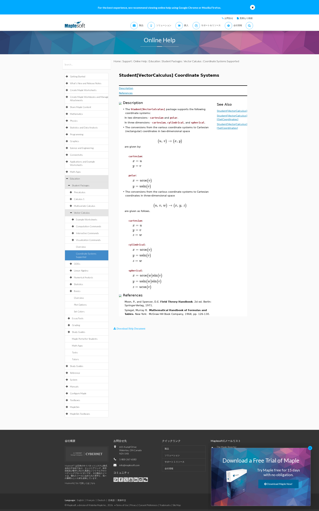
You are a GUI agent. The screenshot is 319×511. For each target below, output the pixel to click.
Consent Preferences (148, 505)
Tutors (75, 359)
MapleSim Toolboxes (80, 413)
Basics (77, 291)
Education (75, 178)
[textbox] (170, 141)
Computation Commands (88, 226)
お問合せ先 (120, 440)
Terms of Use (122, 505)
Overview (81, 246)
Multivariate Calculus (84, 205)
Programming (76, 134)
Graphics (74, 141)
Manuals (74, 386)
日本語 (111, 500)
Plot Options (80, 304)
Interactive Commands (87, 233)
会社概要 (70, 440)
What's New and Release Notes (85, 83)
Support (127, 61)
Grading (76, 325)
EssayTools (77, 318)
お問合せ (228, 18)
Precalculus (79, 192)
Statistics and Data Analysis (84, 127)
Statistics (78, 284)
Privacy (133, 505)
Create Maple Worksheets (83, 90)
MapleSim (74, 407)
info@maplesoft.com (129, 465)
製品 (167, 448)
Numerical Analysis (83, 277)
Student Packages (80, 185)
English (80, 500)
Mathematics (76, 113)
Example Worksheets (86, 219)
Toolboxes (75, 400)
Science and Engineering (82, 148)
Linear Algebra (81, 270)
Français (91, 500)
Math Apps (75, 171)
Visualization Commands (88, 240)
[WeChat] (145, 479)
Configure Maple (78, 393)
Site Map (177, 505)
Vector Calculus (82, 212)
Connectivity (76, 154)
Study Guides (78, 332)
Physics (74, 120)
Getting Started (77, 76)
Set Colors (79, 311)
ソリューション (172, 455)
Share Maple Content (80, 107)
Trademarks (165, 505)
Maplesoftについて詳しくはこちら (80, 483)
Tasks (75, 352)
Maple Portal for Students (85, 338)
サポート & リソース (174, 461)
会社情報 (169, 468)
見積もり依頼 (246, 18)
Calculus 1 (79, 199)
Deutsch (101, 500)
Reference (75, 372)
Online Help (140, 61)
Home (117, 61)
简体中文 (121, 500)
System (73, 379)
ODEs (77, 263)
